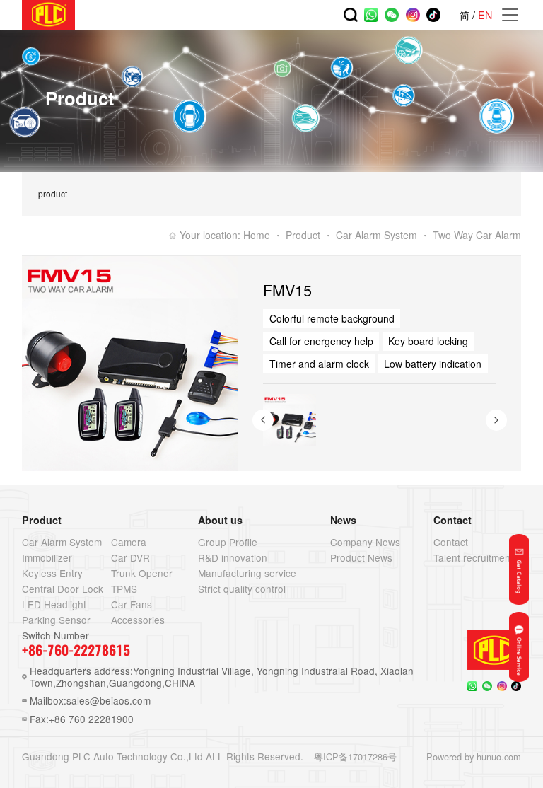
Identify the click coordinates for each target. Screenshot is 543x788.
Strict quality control (242, 588)
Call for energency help (321, 341)
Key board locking (428, 341)
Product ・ (309, 235)
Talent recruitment (473, 557)
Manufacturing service (247, 573)
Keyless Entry (52, 573)
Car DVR (130, 557)
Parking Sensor (56, 620)
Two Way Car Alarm (477, 235)
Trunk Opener (142, 573)
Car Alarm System (62, 542)
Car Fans (131, 604)
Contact (450, 542)
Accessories (138, 620)
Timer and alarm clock (319, 364)
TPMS (124, 588)
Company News (365, 542)
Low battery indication (432, 364)
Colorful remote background (332, 318)
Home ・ (263, 235)
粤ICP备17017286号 (355, 756)
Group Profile (227, 542)
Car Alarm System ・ (383, 235)
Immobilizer (47, 557)
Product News (361, 557)
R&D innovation (232, 557)
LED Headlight (54, 604)
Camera (128, 542)
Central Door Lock (62, 588)
